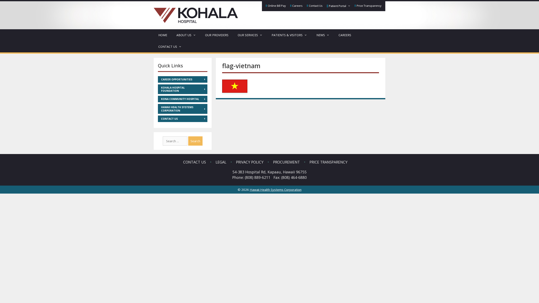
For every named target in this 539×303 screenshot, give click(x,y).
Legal (221, 162)
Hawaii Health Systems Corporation (177, 109)
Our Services (248, 35)
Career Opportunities (176, 79)
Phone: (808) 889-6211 (251, 177)
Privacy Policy (249, 162)
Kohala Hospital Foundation (173, 89)
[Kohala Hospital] (196, 13)
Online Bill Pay (277, 6)
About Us (183, 35)
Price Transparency (369, 6)
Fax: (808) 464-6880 (290, 177)
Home (162, 35)
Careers (297, 6)
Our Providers (216, 35)
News (320, 35)
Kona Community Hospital (180, 99)
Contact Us (316, 6)
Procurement (286, 162)
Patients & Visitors (287, 35)
